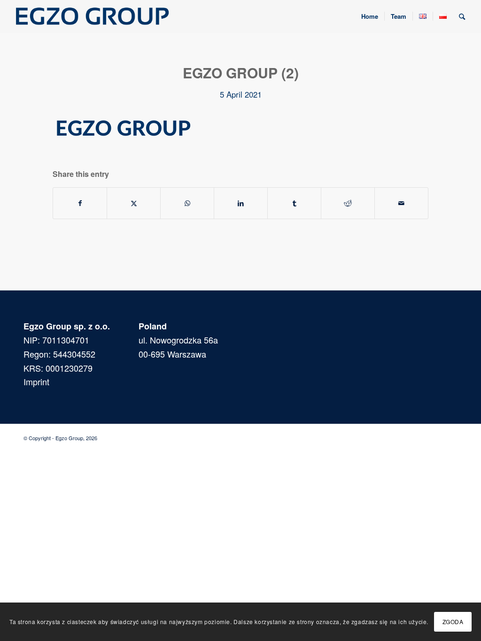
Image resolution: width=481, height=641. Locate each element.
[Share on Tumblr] (294, 203)
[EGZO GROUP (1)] (91, 16)
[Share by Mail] (401, 203)
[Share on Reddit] (347, 203)
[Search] (462, 16)
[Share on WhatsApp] (187, 203)
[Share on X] (133, 203)
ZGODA (453, 622)
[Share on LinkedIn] (240, 203)
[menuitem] (369, 16)
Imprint (36, 381)
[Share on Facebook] (80, 203)
